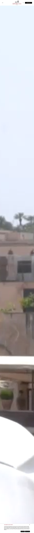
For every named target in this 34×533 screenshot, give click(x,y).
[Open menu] (2, 2)
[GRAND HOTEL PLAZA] (17, 3)
